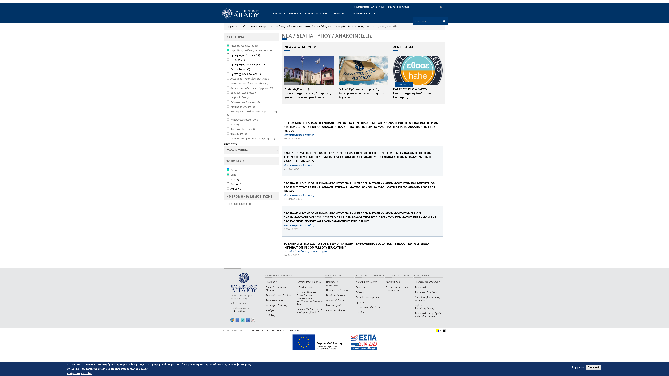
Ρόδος (323, 26)
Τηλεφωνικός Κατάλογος (427, 281)
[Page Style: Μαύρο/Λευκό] (444, 330)
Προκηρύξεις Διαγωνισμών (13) (248, 64)
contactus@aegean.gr (242, 311)
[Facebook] (237, 320)
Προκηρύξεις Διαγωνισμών (333, 283)
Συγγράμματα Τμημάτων (309, 281)
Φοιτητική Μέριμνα (336, 310)
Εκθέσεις (360, 292)
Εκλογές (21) (237, 59)
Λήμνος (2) (236, 188)
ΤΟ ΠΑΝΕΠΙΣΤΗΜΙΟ (360, 13)
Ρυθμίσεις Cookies (79, 373)
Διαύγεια (270, 310)
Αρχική (230, 26)
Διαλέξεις (360, 287)
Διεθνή (391, 6)
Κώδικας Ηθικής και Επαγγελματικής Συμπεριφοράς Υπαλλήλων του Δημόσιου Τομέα (310, 298)
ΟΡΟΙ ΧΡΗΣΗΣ (257, 330)
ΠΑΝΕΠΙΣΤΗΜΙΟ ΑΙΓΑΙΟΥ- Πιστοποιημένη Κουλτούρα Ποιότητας (412, 93)
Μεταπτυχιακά (333, 305)
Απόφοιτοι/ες (378, 6)
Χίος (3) (234, 179)
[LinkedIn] (248, 320)
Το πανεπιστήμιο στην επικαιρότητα (397, 289)
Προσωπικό (403, 6)
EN (440, 7)
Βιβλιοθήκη (271, 281)
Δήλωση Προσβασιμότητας (424, 307)
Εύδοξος (270, 315)
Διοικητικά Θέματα (335, 300)
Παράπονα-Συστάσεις (426, 292)
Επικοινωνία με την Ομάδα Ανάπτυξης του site (428, 315)
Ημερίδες (360, 302)
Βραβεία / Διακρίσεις (337, 295)
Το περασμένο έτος (341, 26)
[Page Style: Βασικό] (433, 330)
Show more (230, 143)
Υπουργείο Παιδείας (276, 305)
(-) (227, 203)
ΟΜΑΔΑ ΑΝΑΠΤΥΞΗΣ (296, 330)
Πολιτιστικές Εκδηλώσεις (368, 307)
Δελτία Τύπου (393, 281)
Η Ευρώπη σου (304, 287)
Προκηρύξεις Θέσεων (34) (245, 55)
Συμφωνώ (578, 367)
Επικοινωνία (421, 287)
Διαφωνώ (594, 367)
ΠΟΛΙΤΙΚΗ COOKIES (275, 330)
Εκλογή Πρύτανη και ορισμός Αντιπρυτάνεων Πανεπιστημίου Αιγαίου (361, 93)
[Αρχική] (242, 13)
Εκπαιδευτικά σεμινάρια (368, 297)
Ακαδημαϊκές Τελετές (366, 281)
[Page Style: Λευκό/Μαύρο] (440, 330)
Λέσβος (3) (236, 184)
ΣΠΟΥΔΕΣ (276, 13)
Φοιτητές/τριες (361, 6)
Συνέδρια (360, 312)
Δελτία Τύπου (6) (240, 69)
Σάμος (360, 26)
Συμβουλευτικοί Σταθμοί (278, 295)
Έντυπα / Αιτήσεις (275, 300)
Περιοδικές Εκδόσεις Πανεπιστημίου (293, 26)
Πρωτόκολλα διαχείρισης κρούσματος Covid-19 (309, 311)
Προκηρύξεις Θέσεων (337, 290)
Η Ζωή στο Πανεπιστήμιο (252, 26)
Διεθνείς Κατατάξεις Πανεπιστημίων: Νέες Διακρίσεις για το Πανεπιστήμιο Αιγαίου (307, 93)
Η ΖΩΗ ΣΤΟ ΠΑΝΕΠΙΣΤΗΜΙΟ (323, 13)
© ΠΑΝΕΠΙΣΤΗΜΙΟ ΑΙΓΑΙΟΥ (235, 330)
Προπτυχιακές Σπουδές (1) (245, 74)
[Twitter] (243, 320)
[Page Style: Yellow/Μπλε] (437, 330)
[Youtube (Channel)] (253, 320)
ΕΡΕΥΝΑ (294, 13)
